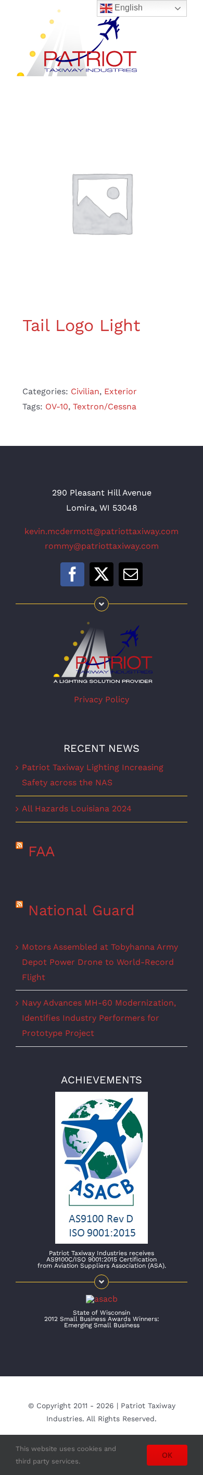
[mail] (131, 574)
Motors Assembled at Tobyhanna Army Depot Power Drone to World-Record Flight (100, 962)
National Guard (81, 910)
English (127, 7)
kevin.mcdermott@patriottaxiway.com (101, 531)
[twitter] (101, 574)
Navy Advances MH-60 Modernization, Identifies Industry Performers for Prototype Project (99, 1018)
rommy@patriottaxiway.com (102, 546)
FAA (41, 851)
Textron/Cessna (104, 406)
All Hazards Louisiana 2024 (77, 808)
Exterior (120, 391)
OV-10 (56, 406)
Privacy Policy (101, 699)
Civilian (85, 391)
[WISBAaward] (102, 1299)
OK (167, 1455)
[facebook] (72, 574)
